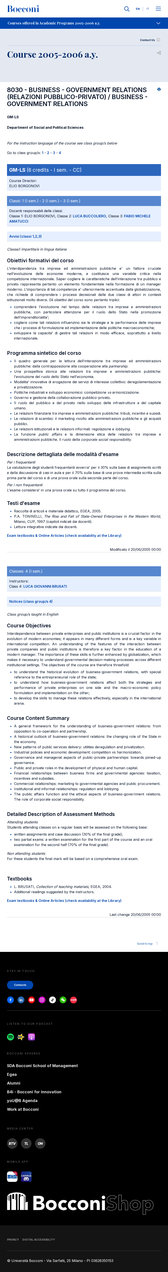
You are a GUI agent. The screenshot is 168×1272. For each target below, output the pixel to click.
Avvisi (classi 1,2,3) (25, 236)
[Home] (23, 9)
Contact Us (147, 40)
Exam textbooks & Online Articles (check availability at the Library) (64, 535)
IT (148, 8)
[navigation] (84, 23)
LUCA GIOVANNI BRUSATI (45, 586)
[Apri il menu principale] (158, 9)
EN (138, 8)
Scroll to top (145, 943)
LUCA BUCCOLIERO (89, 216)
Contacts (20, 985)
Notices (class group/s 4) (31, 601)
